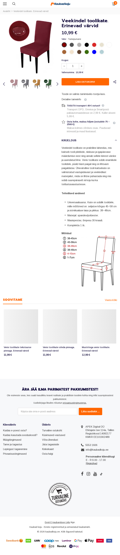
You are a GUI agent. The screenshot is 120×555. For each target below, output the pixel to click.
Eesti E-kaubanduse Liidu (57, 522)
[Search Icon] (17, 3)
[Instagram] (88, 474)
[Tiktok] (101, 474)
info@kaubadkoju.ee (97, 449)
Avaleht (6, 11)
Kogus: (65, 60)
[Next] (55, 84)
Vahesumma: (68, 72)
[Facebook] (82, 474)
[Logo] (60, 4)
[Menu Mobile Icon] (5, 4)
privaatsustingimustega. (75, 403)
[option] (30, 46)
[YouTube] (95, 474)
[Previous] (6, 84)
